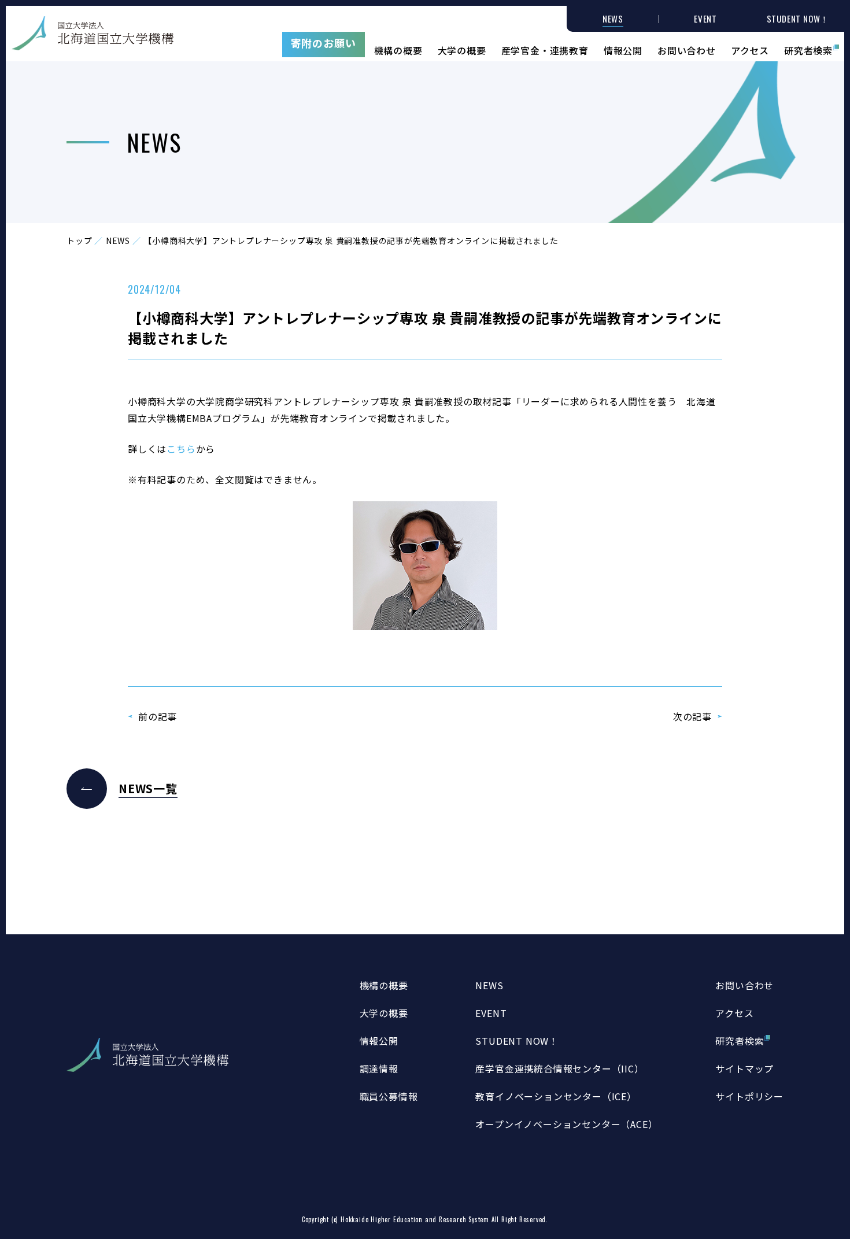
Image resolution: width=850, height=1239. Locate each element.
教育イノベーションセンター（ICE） (555, 1096)
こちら (181, 449)
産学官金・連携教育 (545, 49)
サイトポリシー (749, 1096)
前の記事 (157, 716)
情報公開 (623, 49)
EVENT (491, 1013)
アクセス (750, 49)
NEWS (118, 240)
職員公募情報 (389, 1096)
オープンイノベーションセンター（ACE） (566, 1124)
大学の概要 (462, 49)
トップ (79, 240)
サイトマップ (744, 1068)
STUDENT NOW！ (517, 1041)
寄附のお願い (323, 42)
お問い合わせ (686, 49)
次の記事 (692, 716)
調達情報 (379, 1068)
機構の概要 (398, 49)
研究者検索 (808, 49)
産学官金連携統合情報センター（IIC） (559, 1068)
